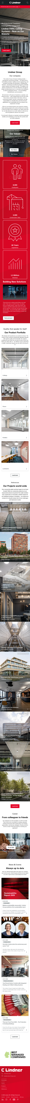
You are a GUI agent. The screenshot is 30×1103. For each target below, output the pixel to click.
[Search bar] (27, 3)
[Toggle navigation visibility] (3, 3)
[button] (11, 64)
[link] (15, 888)
